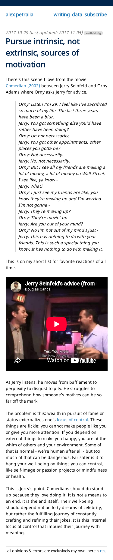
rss (102, 550)
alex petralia (19, 14)
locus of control (72, 419)
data (77, 14)
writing (62, 14)
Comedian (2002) (23, 85)
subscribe (96, 14)
